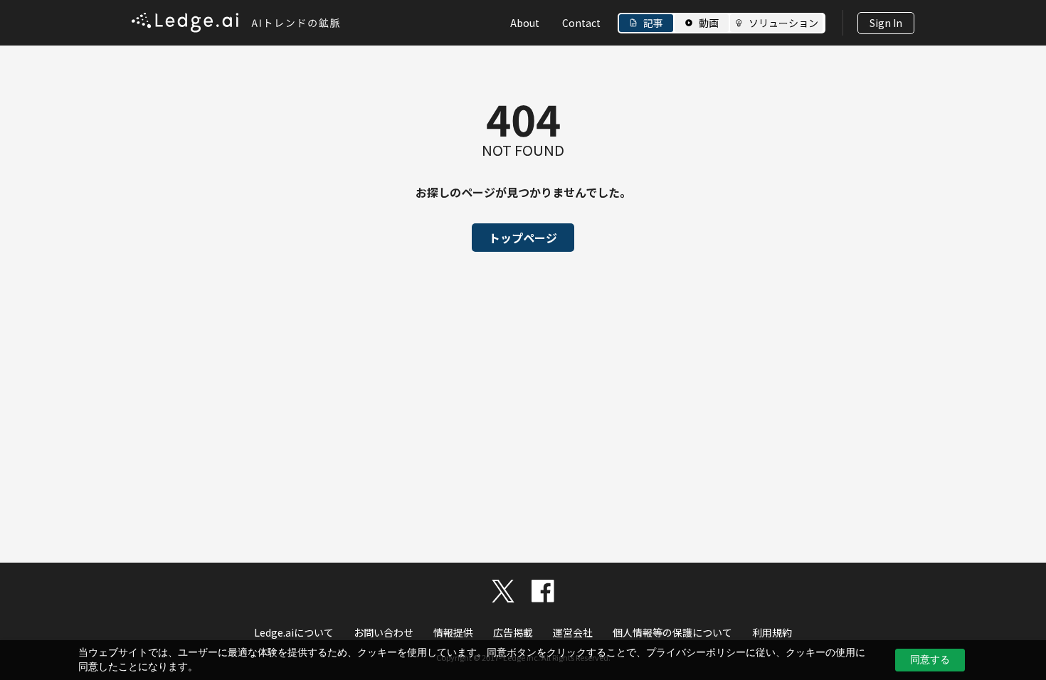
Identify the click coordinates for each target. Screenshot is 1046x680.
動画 (709, 23)
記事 (653, 23)
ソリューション (783, 23)
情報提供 (453, 632)
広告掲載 (513, 632)
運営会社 (573, 632)
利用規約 (772, 632)
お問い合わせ (383, 632)
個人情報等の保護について (672, 632)
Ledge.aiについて (294, 632)
